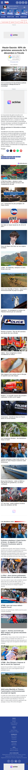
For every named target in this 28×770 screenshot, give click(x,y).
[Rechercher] (23, 2)
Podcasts (14, 743)
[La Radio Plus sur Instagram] (19, 761)
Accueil (3, 16)
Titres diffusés (14, 723)
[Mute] (24, 7)
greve (14, 156)
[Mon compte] (26, 2)
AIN (17, 22)
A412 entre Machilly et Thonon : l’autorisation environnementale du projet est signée (13, 691)
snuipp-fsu (18, 156)
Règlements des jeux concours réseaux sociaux (14, 754)
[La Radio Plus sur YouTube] (15, 761)
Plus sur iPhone (14, 749)
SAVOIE (12, 22)
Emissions (14, 737)
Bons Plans (10, 16)
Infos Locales (14, 730)
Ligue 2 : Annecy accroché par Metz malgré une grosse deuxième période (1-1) (13, 632)
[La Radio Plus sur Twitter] (12, 761)
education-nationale (5, 158)
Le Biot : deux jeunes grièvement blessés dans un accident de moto (14, 576)
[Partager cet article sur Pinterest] (14, 151)
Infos (17, 16)
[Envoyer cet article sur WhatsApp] (17, 151)
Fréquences (14, 724)
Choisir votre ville (24, 20)
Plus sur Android (14, 750)
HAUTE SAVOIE (5, 22)
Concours (14, 739)
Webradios (23, 16)
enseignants (9, 156)
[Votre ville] (17, 2)
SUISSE (21, 22)
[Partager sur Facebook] (7, 151)
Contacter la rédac (14, 731)
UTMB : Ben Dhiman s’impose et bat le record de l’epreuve (13, 663)
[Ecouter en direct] (20, 2)
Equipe (14, 721)
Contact (14, 720)
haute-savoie (3, 156)
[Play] (1, 11)
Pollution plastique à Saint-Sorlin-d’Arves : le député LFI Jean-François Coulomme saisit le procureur (13, 543)
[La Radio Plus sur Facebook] (8, 761)
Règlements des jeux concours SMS (14, 756)
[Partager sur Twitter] (10, 151)
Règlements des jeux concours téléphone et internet (14, 757)
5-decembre (12, 158)
